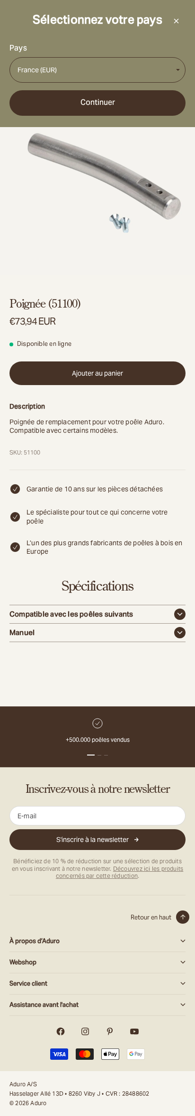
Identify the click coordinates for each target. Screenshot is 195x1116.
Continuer (97, 102)
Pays (18, 48)
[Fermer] (176, 20)
